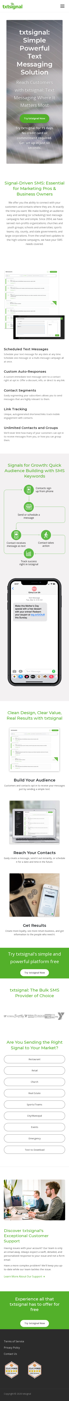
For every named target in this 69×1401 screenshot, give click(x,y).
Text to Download (34, 1149)
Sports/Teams (34, 1104)
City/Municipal (34, 1115)
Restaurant (34, 1059)
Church (34, 1081)
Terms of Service (14, 1341)
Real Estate (34, 1093)
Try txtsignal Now (34, 118)
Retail (35, 1070)
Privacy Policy (12, 1347)
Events (34, 1127)
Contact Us (10, 1354)
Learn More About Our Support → (24, 1276)
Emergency (35, 1138)
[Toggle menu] (62, 6)
